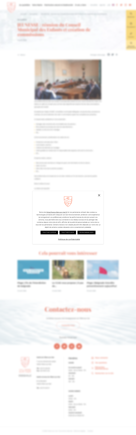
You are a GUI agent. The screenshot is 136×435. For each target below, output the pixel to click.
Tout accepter (49, 232)
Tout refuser (67, 232)
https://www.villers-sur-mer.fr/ (56, 212)
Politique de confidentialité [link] (69, 239)
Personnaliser (86, 232)
